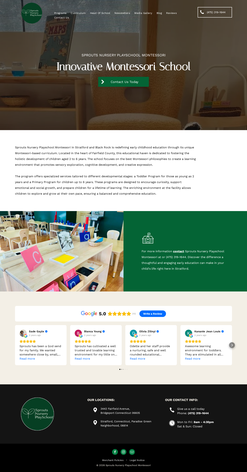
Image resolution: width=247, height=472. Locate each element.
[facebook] (115, 452)
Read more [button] (27, 358)
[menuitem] (60, 13)
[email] (132, 452)
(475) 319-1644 (176, 257)
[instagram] (123, 452)
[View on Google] (23, 333)
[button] (15, 345)
